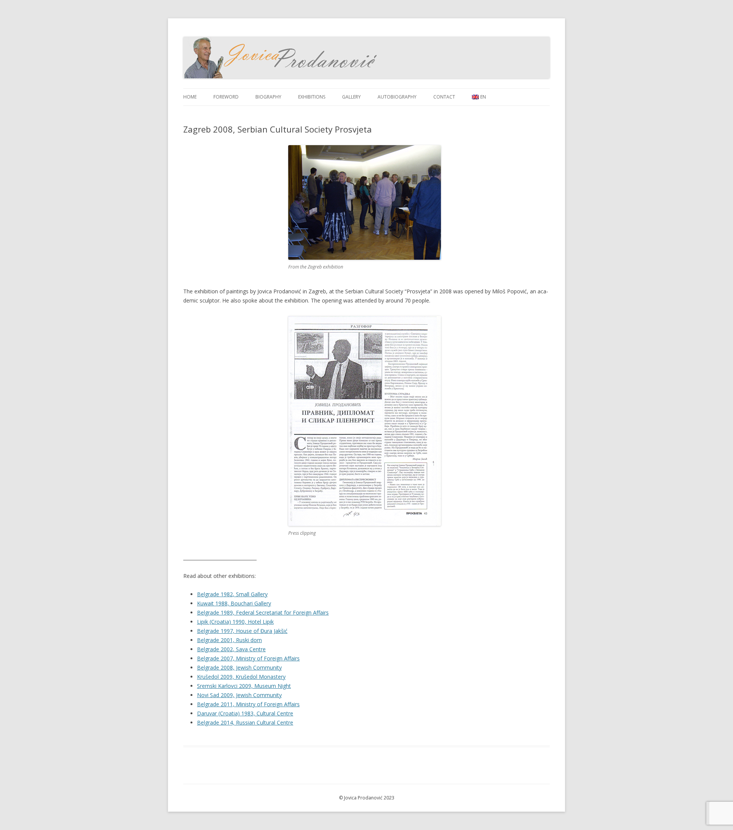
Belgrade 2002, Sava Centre (231, 649)
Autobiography (397, 97)
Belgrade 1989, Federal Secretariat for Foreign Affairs (263, 612)
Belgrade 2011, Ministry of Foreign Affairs (248, 704)
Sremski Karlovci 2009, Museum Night (244, 685)
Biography (268, 97)
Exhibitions (311, 97)
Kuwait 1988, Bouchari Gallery (234, 603)
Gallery (351, 97)
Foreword (226, 97)
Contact (444, 97)
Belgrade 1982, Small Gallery (232, 594)
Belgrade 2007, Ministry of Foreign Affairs (248, 658)
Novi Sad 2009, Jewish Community (239, 695)
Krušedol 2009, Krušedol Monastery (241, 676)
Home (190, 97)
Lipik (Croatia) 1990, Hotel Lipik (235, 621)
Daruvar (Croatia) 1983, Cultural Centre (245, 713)
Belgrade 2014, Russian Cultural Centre (245, 722)
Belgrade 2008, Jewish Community (239, 667)
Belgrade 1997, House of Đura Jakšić (242, 630)
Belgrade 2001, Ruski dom (229, 640)
